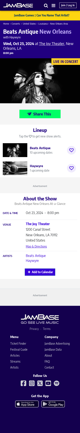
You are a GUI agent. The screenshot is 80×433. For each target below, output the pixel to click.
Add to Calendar (42, 272)
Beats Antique (36, 256)
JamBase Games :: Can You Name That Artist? (41, 15)
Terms (47, 329)
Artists (7, 256)
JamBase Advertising (57, 343)
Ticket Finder (18, 343)
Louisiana (43, 23)
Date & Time (10, 213)
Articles (15, 355)
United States (29, 23)
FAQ (47, 361)
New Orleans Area (59, 23)
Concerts (16, 23)
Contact (49, 367)
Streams (15, 361)
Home (6, 23)
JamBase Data (53, 349)
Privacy (34, 329)
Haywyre (32, 260)
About (48, 355)
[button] (46, 5)
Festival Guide (19, 349)
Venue (7, 224)
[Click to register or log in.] (71, 150)
